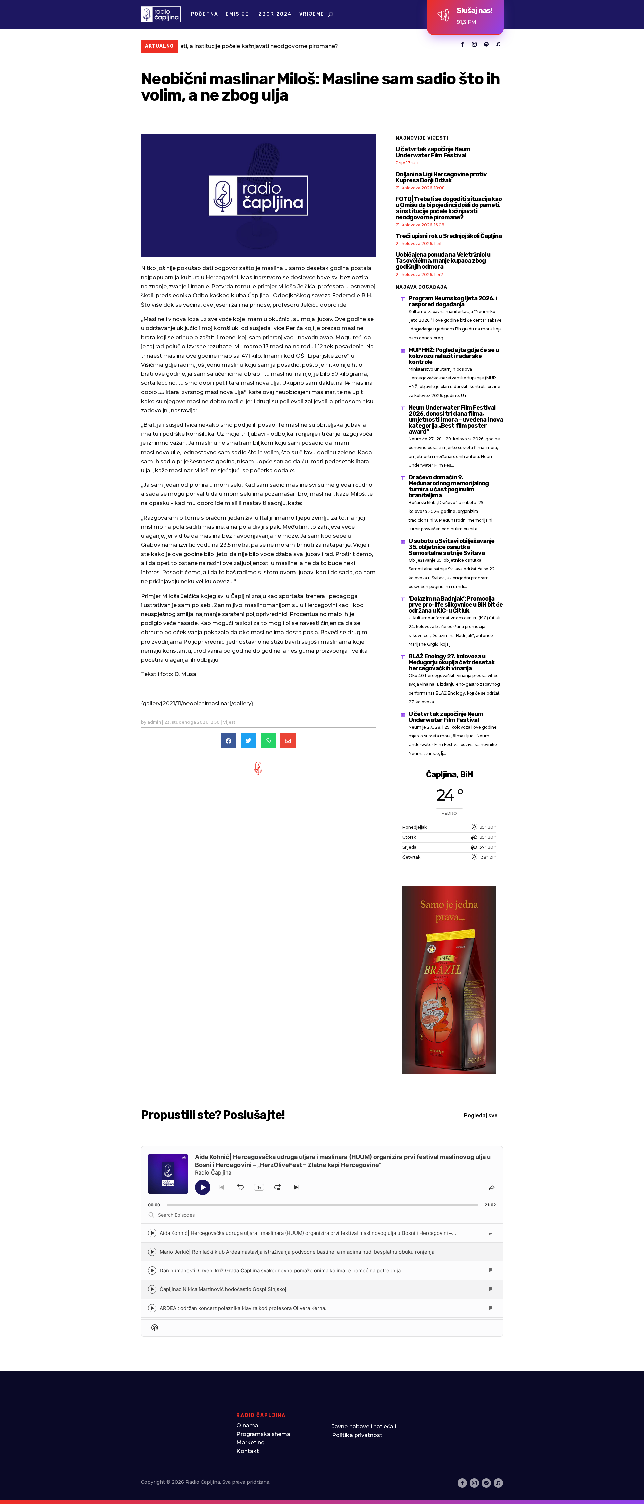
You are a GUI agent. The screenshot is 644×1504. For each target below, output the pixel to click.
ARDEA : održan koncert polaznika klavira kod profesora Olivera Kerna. (243, 1308)
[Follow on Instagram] (474, 44)
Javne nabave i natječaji (364, 1426)
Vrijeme (311, 14)
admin (154, 722)
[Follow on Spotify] (486, 44)
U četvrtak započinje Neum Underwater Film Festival (433, 152)
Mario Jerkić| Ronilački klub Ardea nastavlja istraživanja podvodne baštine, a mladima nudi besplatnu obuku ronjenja (297, 1252)
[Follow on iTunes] (498, 44)
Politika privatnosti (358, 1435)
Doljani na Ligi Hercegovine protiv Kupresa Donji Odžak (441, 177)
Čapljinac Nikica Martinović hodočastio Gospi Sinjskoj (223, 1289)
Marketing (250, 1442)
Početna (204, 14)
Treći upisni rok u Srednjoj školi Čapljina (449, 236)
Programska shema (263, 1434)
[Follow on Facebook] (462, 44)
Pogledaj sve (481, 1115)
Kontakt (247, 1451)
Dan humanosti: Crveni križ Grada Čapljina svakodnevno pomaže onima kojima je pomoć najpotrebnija (280, 1270)
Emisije (237, 14)
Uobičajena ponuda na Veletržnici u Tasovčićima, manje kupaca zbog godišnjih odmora (443, 260)
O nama (247, 1425)
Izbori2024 (274, 14)
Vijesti (230, 722)
